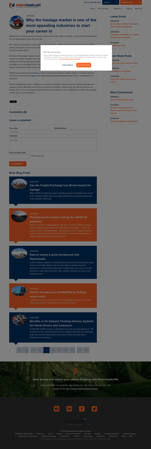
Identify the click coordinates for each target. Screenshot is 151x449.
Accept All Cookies (84, 65)
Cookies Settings (67, 65)
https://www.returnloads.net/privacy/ (69, 59)
